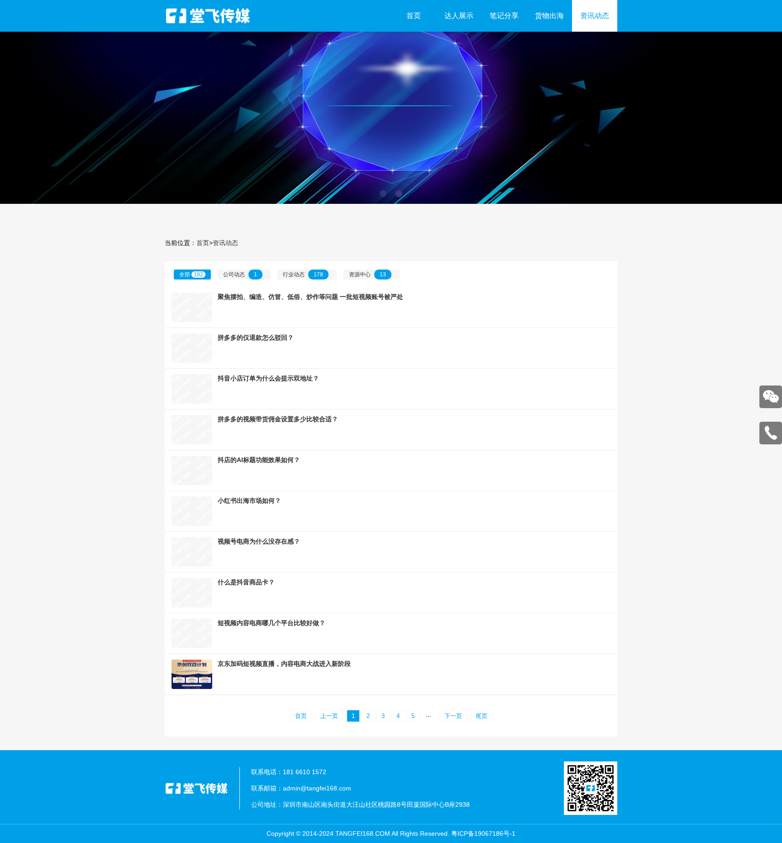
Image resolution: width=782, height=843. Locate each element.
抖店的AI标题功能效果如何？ (259, 459)
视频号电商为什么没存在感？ (259, 541)
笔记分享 (504, 15)
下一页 (453, 716)
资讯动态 (594, 15)
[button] (383, 193)
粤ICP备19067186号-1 (483, 833)
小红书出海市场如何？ (249, 500)
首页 (413, 15)
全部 (191, 274)
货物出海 (549, 15)
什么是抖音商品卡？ (246, 582)
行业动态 (303, 274)
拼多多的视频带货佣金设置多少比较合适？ (278, 419)
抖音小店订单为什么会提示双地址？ (268, 378)
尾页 (481, 716)
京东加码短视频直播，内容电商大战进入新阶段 (284, 663)
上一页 (329, 716)
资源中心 (367, 274)
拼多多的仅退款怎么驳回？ (256, 337)
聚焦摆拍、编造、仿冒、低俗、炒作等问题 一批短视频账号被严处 (310, 296)
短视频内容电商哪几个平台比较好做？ (271, 622)
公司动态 (240, 274)
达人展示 (458, 15)
